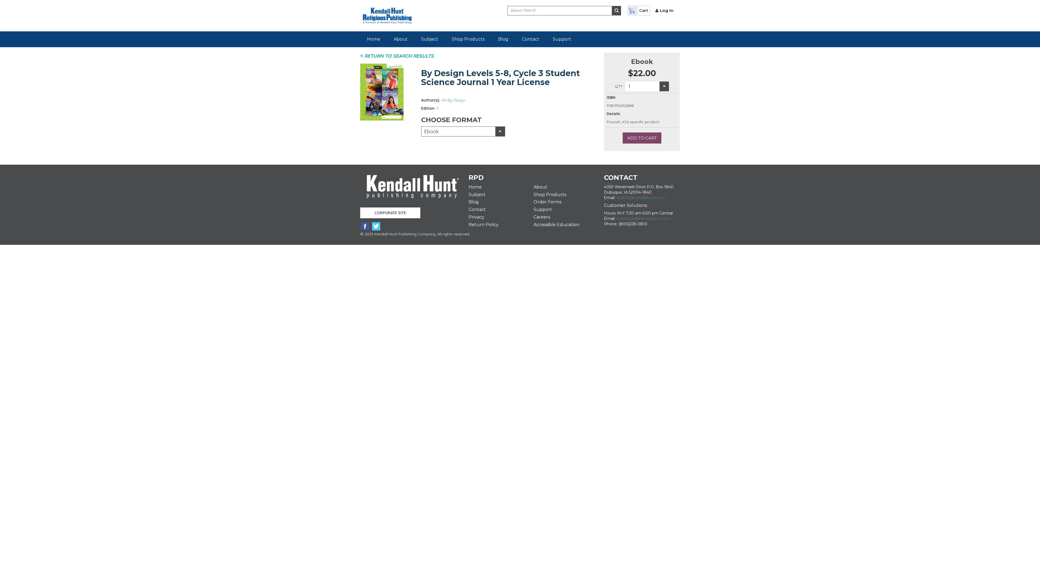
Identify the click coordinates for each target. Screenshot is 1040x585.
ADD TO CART (642, 138)
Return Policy (484, 224)
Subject (429, 39)
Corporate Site (390, 212)
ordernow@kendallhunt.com (643, 218)
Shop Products (468, 39)
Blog (503, 39)
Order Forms (547, 201)
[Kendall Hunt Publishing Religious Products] (387, 12)
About (401, 39)
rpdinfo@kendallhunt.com (640, 197)
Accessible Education (556, 224)
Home (373, 39)
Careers (542, 217)
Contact (530, 39)
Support (562, 39)
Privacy (476, 217)
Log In (666, 10)
